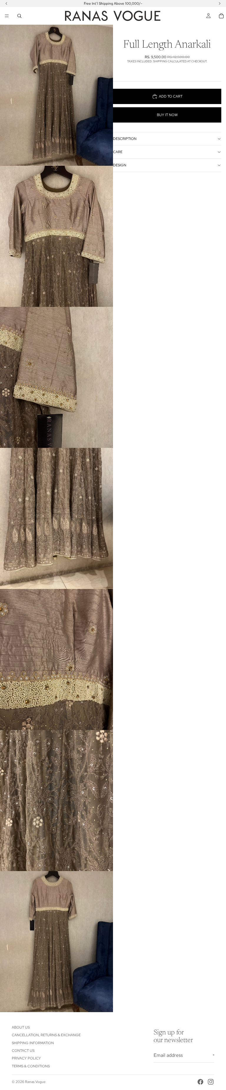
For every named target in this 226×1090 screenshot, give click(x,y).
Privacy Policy (26, 1058)
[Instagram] (210, 1081)
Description (125, 138)
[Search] (19, 15)
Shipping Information (33, 1043)
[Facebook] (200, 1081)
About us (21, 1027)
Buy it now (167, 115)
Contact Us (23, 1050)
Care (117, 152)
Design (119, 165)
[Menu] (7, 16)
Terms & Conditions (31, 1066)
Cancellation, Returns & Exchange (46, 1035)
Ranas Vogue (35, 1081)
